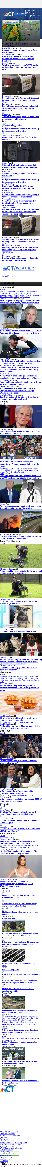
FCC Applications (6, 1150)
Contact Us (4, 1139)
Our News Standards (7, 1134)
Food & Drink (5, 716)
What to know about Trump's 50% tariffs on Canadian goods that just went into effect (20, 67)
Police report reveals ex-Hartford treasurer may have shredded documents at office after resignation (20, 944)
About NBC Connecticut (9, 1132)
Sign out (28, 17)
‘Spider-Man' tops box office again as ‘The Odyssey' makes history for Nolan (18, 852)
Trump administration (9, 207)
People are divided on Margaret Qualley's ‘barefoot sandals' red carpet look (20, 196)
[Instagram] (13, 1111)
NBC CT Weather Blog (20, 22)
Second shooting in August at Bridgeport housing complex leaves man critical (20, 99)
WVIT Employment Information (11, 1148)
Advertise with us (6, 1157)
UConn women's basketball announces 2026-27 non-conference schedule (21, 800)
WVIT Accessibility (7, 1141)
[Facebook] (13, 1101)
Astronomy (4, 380)
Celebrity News (7, 193)
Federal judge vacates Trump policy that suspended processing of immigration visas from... (20, 108)
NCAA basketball (6, 759)
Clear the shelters (6, 569)
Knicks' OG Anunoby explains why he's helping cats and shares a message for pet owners (21, 660)
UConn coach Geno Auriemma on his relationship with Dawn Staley (16, 792)
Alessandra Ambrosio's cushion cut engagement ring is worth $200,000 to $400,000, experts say (16, 883)
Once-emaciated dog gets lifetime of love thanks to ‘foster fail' (18, 669)
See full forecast (8, 276)
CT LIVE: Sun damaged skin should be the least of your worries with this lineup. (18, 813)
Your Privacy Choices (9, 1153)
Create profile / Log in (31, 11)
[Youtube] (13, 1130)
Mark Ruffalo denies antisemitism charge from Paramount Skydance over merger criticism (20, 332)
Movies (3, 849)
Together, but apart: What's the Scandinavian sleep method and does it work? (20, 398)
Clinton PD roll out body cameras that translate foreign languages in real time (19, 166)
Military (3, 504)
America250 (4, 359)
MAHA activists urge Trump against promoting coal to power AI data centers (20, 537)
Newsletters (4, 1137)
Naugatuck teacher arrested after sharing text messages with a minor (20, 130)
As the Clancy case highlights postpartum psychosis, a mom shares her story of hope (19, 377)
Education (4, 683)
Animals (3, 657)
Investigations (8, 918)
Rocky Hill (6, 48)
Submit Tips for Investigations (10, 1135)
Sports (5, 1036)
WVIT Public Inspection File (10, 1144)
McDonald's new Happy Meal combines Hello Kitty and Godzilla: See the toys (20, 727)
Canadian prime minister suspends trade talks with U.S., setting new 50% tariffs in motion (20, 477)
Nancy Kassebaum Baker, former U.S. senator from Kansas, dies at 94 (20, 433)
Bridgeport (6, 96)
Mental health (5, 374)
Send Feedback (5, 1159)
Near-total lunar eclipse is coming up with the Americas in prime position (20, 383)
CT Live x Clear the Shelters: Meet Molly (18, 631)
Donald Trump (5, 386)
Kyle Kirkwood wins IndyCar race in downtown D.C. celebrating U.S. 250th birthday (21, 362)
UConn (3, 797)
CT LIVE (3, 629)
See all (4, 123)
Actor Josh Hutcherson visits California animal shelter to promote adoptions (21, 572)
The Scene (6, 891)
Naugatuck (6, 127)
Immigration (6, 104)
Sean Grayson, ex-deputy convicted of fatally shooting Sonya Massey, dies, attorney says (19, 203)
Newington (6, 115)
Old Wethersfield (8, 54)
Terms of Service (6, 1155)
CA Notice (4, 1161)
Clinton (5, 163)
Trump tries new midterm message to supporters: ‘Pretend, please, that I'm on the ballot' (19, 464)
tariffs (4, 63)
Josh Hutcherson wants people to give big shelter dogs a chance (18, 602)
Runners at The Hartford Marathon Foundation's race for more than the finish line (18, 58)
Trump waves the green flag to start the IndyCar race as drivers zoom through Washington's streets (17, 390)
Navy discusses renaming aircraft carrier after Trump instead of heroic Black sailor (20, 507)
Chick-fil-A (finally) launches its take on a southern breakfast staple (18, 719)
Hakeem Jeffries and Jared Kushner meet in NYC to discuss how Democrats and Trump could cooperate (20, 211)
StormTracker (7, 135)
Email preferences (32, 16)
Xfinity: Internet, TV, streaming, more (13, 1143)
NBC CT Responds (10, 970)
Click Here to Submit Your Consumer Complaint (21, 974)
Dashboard (29, 14)
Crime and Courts (8, 199)
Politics (5, 995)
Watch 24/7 (20, 14)
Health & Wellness (7, 395)
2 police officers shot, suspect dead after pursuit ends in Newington (20, 118)
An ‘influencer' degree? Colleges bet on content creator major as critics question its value (19, 687)
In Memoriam (5, 430)
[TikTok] (13, 1120)
